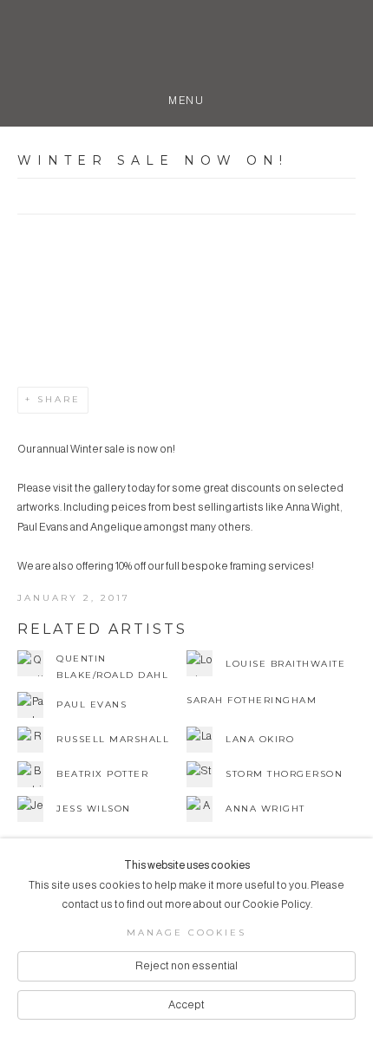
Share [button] (59, 399)
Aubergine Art (186, 50)
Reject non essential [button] (186, 966)
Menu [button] (186, 98)
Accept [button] (186, 1005)
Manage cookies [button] (186, 932)
